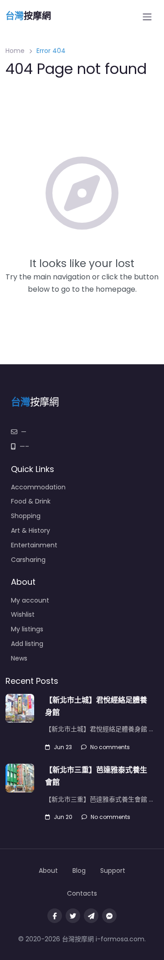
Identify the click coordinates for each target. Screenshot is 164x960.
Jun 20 (63, 817)
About (48, 870)
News (19, 658)
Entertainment (34, 545)
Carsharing (28, 559)
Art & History (30, 530)
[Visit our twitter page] (73, 915)
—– (24, 446)
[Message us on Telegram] (91, 915)
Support (112, 870)
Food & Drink (31, 501)
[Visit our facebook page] (54, 915)
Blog (79, 870)
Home (15, 50)
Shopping (26, 515)
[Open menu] (147, 16)
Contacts (82, 893)
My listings (27, 629)
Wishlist (23, 614)
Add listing (27, 643)
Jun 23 (63, 747)
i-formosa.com (120, 939)
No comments (110, 747)
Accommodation (38, 487)
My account (30, 600)
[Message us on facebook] (109, 915)
